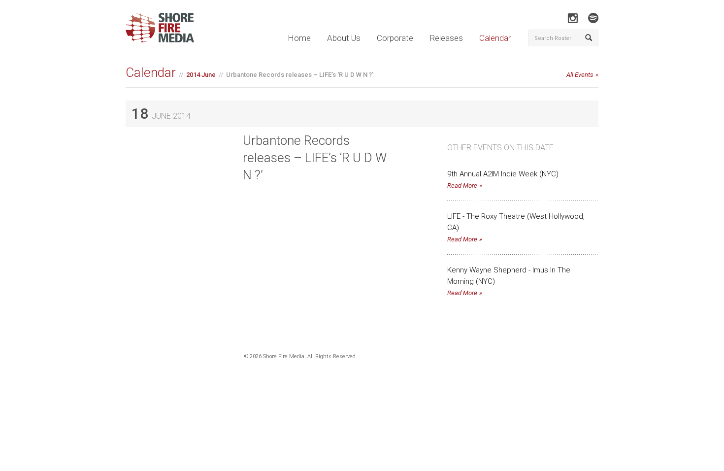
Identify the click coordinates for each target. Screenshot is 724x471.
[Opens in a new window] (572, 18)
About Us (344, 38)
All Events (579, 74)
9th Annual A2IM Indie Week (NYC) (503, 173)
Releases (446, 38)
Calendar (495, 38)
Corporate (395, 38)
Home (299, 38)
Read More (462, 185)
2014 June (201, 74)
